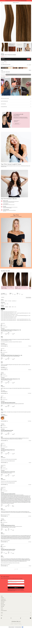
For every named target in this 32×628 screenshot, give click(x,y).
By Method (2, 597)
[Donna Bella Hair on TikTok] (20, 618)
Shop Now (21, 0)
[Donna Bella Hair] (16, 621)
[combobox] (9, 582)
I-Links (2, 607)
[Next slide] (30, 0)
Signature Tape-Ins (3, 600)
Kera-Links (2, 603)
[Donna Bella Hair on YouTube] (30, 618)
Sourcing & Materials (4, 106)
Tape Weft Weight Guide (4, 101)
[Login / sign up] (29, 2)
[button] (16, 56)
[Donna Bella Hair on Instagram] (1, 618)
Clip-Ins (2, 609)
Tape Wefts (2, 606)
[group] (5, 293)
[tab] (28, 297)
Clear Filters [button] (2, 308)
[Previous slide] (1, 0)
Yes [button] (7, 369)
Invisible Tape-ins (3, 599)
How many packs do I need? (5, 98)
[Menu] (1, 2)
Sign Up (16, 587)
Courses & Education (4, 610)
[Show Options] (23, 585)
